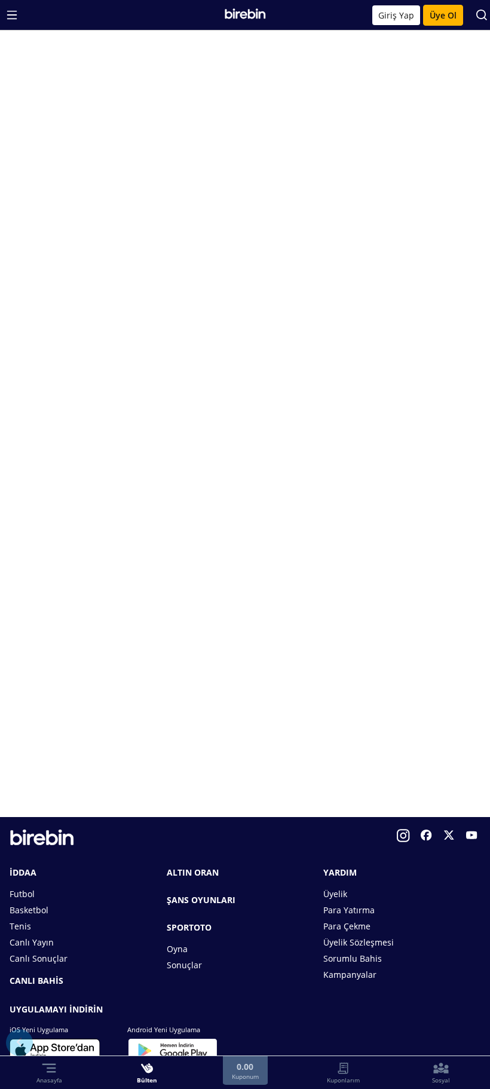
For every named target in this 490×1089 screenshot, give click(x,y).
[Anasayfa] (245, 16)
